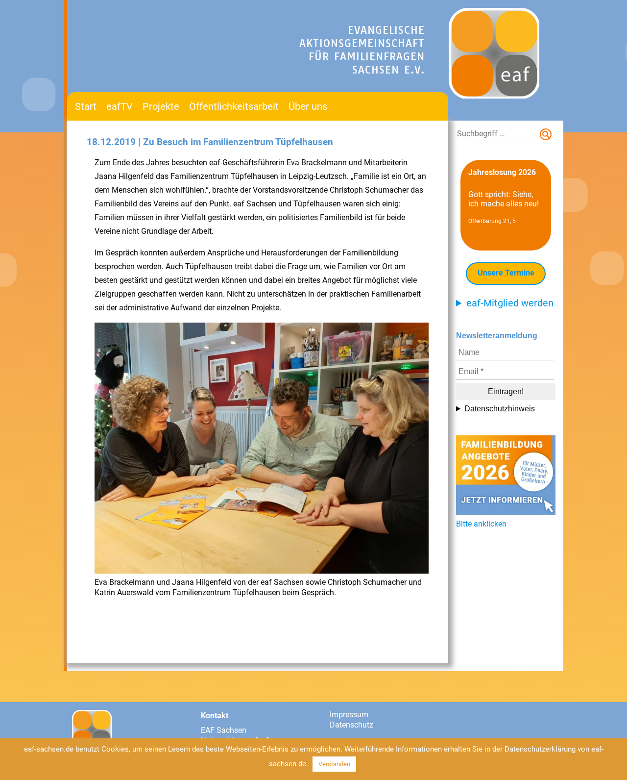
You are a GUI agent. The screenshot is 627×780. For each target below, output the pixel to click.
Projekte (161, 106)
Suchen (547, 136)
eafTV (119, 106)
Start (85, 106)
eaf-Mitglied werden (510, 303)
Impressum (349, 714)
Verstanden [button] (334, 764)
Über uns (308, 106)
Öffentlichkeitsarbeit (234, 106)
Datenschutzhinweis (499, 408)
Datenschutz (351, 725)
